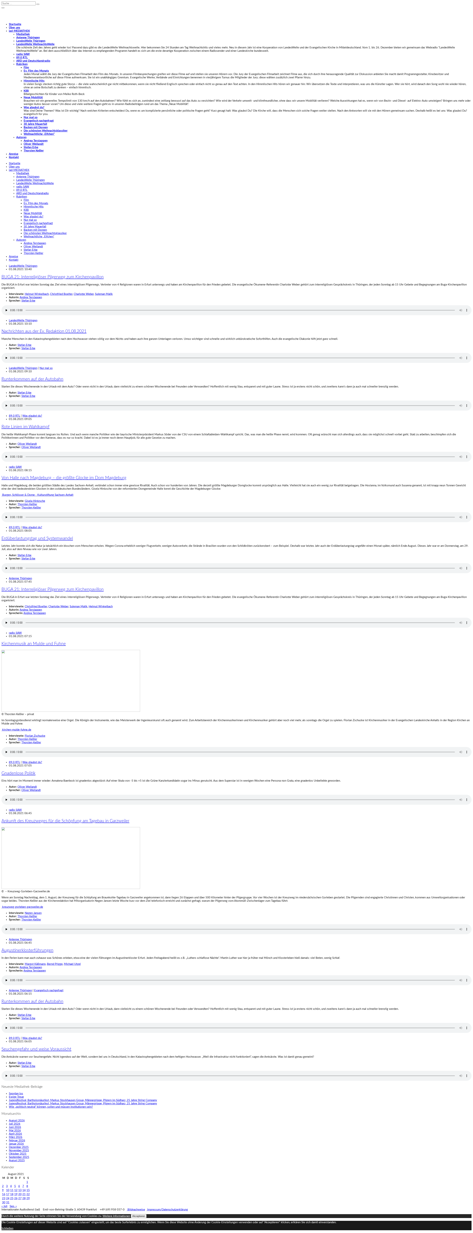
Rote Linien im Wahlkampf (25, 427)
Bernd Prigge (55, 964)
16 (3, 1194)
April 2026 (15, 1133)
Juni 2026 (15, 1127)
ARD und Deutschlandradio (33, 60)
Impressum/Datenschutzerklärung (167, 1209)
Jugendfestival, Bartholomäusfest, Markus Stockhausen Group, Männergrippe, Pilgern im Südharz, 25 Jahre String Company (83, 1100)
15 (28, 1190)
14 (24, 1190)
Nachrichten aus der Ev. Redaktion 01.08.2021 (43, 331)
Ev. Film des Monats (36, 70)
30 (3, 1202)
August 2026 (17, 1120)
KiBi (26, 90)
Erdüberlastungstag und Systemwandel (37, 538)
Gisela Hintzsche (35, 501)
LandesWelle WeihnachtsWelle (35, 44)
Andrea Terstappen (35, 140)
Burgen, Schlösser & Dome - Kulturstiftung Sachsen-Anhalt (37, 495)
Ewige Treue (16, 1097)
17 (7, 1194)
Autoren (21, 137)
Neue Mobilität (33, 97)
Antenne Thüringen (28, 37)
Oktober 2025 (17, 1153)
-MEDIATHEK (19, 31)
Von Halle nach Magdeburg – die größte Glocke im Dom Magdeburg (63, 478)
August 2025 (17, 1160)
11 (11, 1190)
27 (20, 1198)
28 (24, 1198)
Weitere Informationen (116, 1216)
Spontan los (16, 1093)
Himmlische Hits (34, 80)
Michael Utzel (72, 964)
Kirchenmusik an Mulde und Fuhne (33, 644)
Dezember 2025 (19, 1147)
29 (28, 1198)
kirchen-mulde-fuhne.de (16, 729)
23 (3, 1198)
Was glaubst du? (34, 107)
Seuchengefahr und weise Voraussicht (36, 1049)
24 (7, 1198)
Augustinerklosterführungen (27, 950)
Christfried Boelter (61, 294)
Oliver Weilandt (34, 144)
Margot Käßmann (35, 964)
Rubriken (22, 64)
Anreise (13, 154)
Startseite (15, 24)
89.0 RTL (22, 57)
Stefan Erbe (31, 147)
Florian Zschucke (35, 735)
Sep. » (13, 1206)
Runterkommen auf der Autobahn (32, 379)
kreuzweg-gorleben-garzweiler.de (22, 907)
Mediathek (23, 34)
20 (20, 1194)
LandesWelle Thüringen (30, 41)
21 (24, 1194)
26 (16, 1198)
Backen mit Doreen (36, 127)
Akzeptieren (138, 1216)
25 (11, 1198)
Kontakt (14, 157)
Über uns (14, 27)
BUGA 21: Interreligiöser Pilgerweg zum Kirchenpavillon (52, 277)
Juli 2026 (14, 1124)
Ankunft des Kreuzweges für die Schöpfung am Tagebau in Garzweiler (65, 821)
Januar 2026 (16, 1143)
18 (11, 1194)
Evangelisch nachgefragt (39, 120)
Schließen (7, 1228)
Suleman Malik (104, 294)
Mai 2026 (15, 1130)
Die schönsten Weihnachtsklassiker (46, 130)
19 (16, 1194)
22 (28, 1194)
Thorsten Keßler (34, 150)
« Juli (4, 1206)
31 (7, 1202)
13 (20, 1190)
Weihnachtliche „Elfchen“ (39, 134)
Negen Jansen (33, 913)
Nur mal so (31, 117)
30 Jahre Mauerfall (35, 124)
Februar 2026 (17, 1140)
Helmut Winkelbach (37, 294)
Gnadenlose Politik (18, 773)
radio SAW (23, 54)
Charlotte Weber (84, 294)
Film (26, 67)
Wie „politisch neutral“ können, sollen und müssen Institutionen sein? (51, 1107)
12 (16, 1190)
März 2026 (15, 1137)
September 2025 (19, 1157)
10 (7, 1190)
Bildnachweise (136, 1209)
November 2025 (19, 1150)
